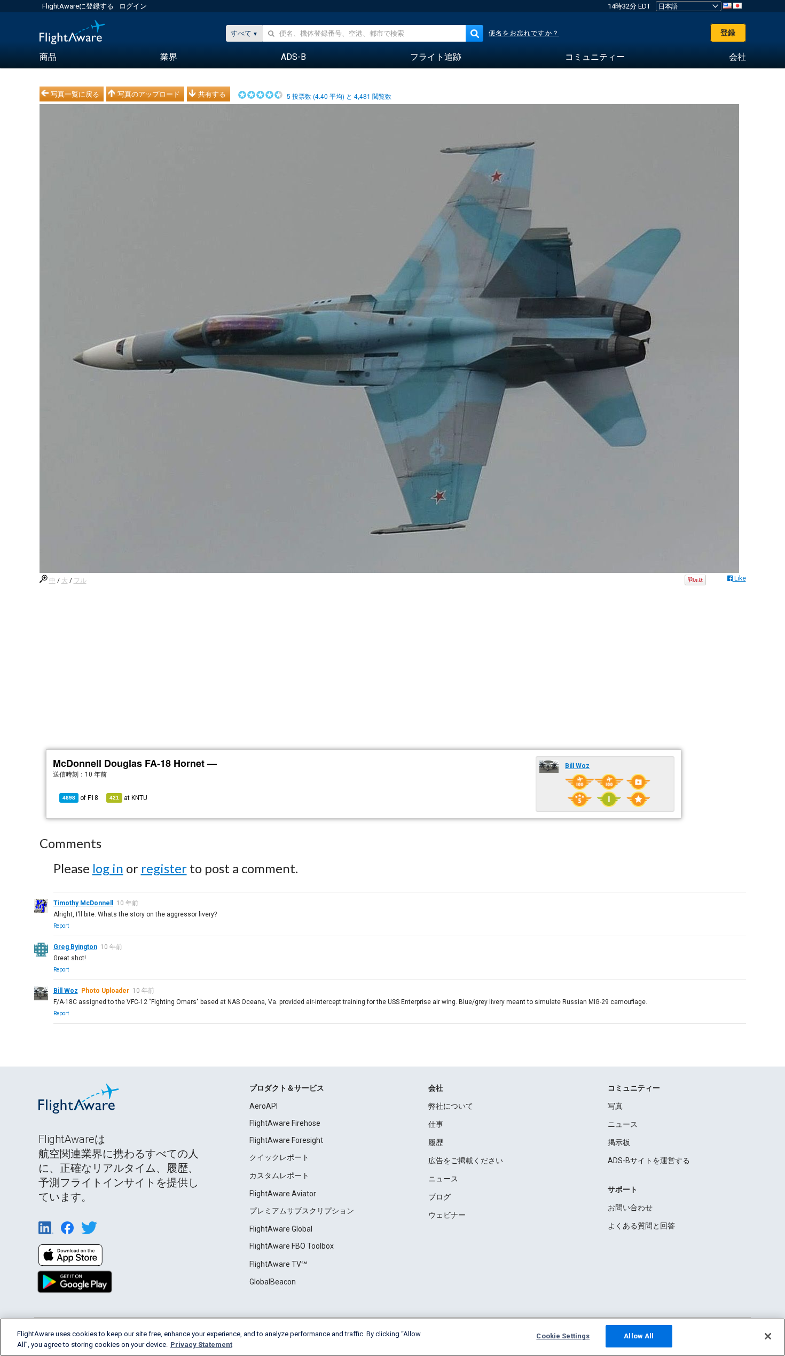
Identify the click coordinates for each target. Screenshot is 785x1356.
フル (80, 580)
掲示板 (619, 1142)
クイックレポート (279, 1157)
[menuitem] (48, 57)
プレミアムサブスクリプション (301, 1210)
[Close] (768, 1336)
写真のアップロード (148, 94)
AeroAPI (263, 1106)
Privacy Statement (201, 1345)
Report (61, 925)
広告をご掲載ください (465, 1160)
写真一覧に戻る (75, 94)
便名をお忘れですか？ (524, 33)
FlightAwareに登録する (78, 6)
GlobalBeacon (272, 1281)
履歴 (435, 1142)
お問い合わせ (630, 1207)
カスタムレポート (279, 1175)
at (128, 798)
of (80, 798)
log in (107, 868)
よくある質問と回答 (641, 1225)
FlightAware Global (280, 1229)
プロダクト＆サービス (286, 1088)
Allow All (639, 1336)
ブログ (439, 1197)
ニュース (443, 1178)
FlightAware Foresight (286, 1140)
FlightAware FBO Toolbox (291, 1246)
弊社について (450, 1106)
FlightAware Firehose (284, 1123)
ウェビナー (447, 1215)
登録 (727, 32)
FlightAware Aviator (282, 1193)
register (164, 868)
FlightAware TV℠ (278, 1264)
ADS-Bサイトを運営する (649, 1160)
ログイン (133, 6)
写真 (615, 1106)
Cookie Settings (563, 1336)
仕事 (435, 1124)
